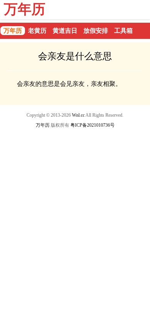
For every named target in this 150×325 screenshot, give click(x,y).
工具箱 (123, 30)
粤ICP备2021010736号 (92, 125)
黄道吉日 (65, 30)
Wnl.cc (78, 115)
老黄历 (37, 30)
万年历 (24, 9)
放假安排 (95, 30)
